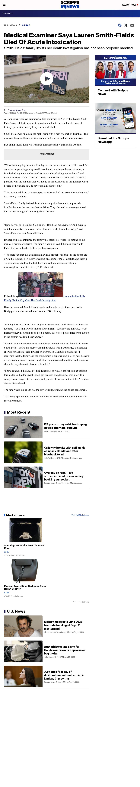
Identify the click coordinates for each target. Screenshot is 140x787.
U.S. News (10, 25)
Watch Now (129, 5)
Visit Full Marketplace (80, 515)
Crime (26, 25)
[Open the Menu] (4, 5)
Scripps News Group (17, 110)
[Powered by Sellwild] (85, 602)
